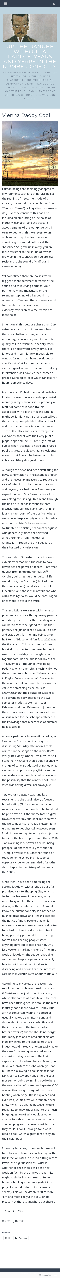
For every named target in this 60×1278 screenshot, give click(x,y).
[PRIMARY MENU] (6, 3)
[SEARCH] (54, 3)
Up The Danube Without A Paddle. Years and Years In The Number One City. (30, 56)
